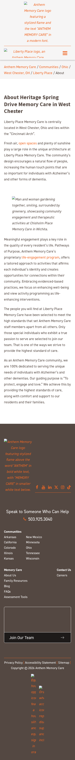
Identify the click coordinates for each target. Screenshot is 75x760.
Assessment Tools (15, 597)
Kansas (9, 558)
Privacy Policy (13, 662)
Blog (7, 586)
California (10, 542)
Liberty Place (42, 73)
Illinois (8, 553)
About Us (10, 575)
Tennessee (33, 553)
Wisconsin (32, 558)
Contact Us (64, 570)
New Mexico (34, 537)
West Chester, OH (17, 73)
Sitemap (63, 662)
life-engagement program (40, 257)
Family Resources (15, 581)
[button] (37, 519)
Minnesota (33, 542)
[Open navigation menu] (65, 53)
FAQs (7, 591)
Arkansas (10, 537)
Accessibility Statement (40, 662)
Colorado (10, 548)
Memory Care (13, 570)
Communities (48, 67)
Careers (62, 575)
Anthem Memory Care (20, 67)
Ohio (65, 67)
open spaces (28, 143)
